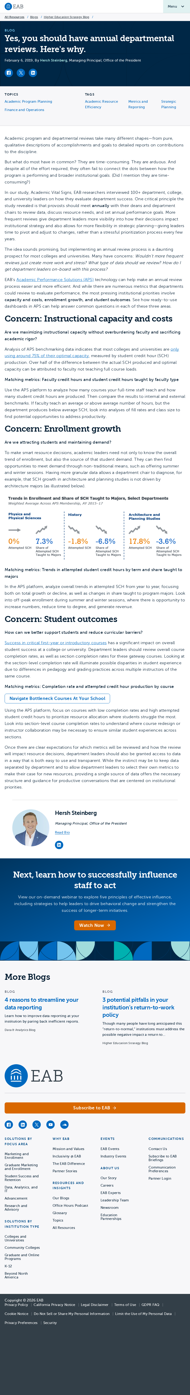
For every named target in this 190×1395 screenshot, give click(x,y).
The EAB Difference (69, 1164)
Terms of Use (125, 1305)
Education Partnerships (111, 1217)
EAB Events (110, 1149)
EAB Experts (111, 1193)
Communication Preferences (162, 1169)
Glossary (60, 1213)
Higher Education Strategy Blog (66, 17)
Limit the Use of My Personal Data (143, 1314)
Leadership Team (115, 1200)
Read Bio (62, 832)
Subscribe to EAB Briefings (163, 1158)
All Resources (14, 17)
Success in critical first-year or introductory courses (56, 642)
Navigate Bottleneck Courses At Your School (57, 698)
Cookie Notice (16, 1314)
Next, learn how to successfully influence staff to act (95, 880)
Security (50, 1323)
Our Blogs (61, 1198)
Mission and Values (68, 1149)
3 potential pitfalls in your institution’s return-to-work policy (138, 1007)
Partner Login (160, 1178)
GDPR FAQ (150, 1305)
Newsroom (110, 1207)
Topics (58, 1220)
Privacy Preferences (21, 1323)
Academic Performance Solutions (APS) (55, 279)
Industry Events (114, 1156)
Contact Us (158, 1149)
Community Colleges (22, 1248)
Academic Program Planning (28, 101)
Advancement (16, 1198)
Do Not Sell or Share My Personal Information (72, 1314)
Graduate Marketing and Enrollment (21, 1167)
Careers (107, 1185)
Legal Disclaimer (95, 1305)
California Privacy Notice (54, 1305)
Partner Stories (65, 1171)
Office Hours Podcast (70, 1205)
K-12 (8, 1266)
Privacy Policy (16, 1305)
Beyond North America (16, 1275)
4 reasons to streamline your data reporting (41, 1003)
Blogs (34, 17)
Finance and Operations (24, 110)
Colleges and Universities (15, 1238)
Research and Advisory (16, 1207)
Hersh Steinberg (53, 60)
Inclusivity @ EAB (67, 1156)
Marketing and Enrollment (17, 1156)
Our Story (109, 1178)
